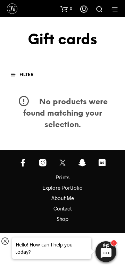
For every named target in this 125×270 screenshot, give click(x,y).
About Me (62, 198)
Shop (62, 219)
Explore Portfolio (62, 187)
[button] (66, 8)
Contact (62, 208)
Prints (62, 177)
